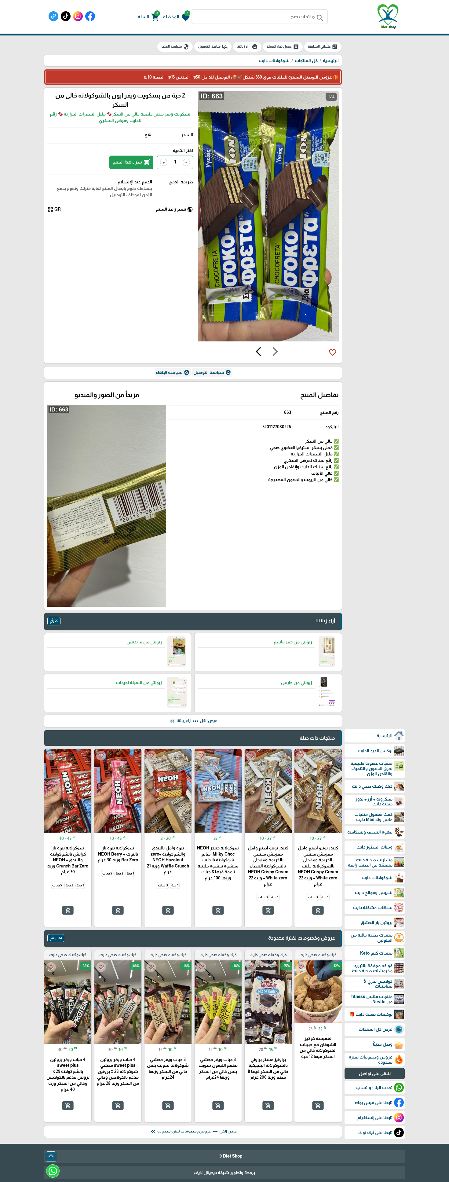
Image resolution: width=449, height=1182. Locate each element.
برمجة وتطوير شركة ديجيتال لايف (224, 1172)
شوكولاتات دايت (274, 60)
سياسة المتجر (175, 47)
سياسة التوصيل (212, 373)
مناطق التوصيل (213, 47)
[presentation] (275, 352)
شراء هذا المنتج (131, 162)
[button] (176, 17)
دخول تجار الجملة (283, 47)
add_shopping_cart (318, 910)
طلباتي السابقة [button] (323, 47)
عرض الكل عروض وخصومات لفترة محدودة (193, 1131)
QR (54, 209)
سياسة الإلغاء (173, 373)
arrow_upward (51, 1156)
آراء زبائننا (247, 47)
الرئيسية (331, 60)
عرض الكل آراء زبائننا (193, 721)
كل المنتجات (306, 60)
